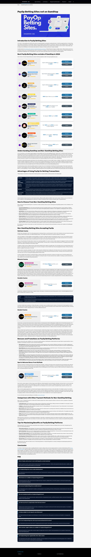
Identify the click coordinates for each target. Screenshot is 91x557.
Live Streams (45, 1)
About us (19, 553)
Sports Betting (37, 1)
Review (67, 64)
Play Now (67, 61)
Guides (69, 1)
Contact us (39, 553)
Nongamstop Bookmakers (55, 1)
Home (18, 4)
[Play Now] (24, 63)
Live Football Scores (60, 553)
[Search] (73, 2)
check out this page (41, 395)
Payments (64, 1)
